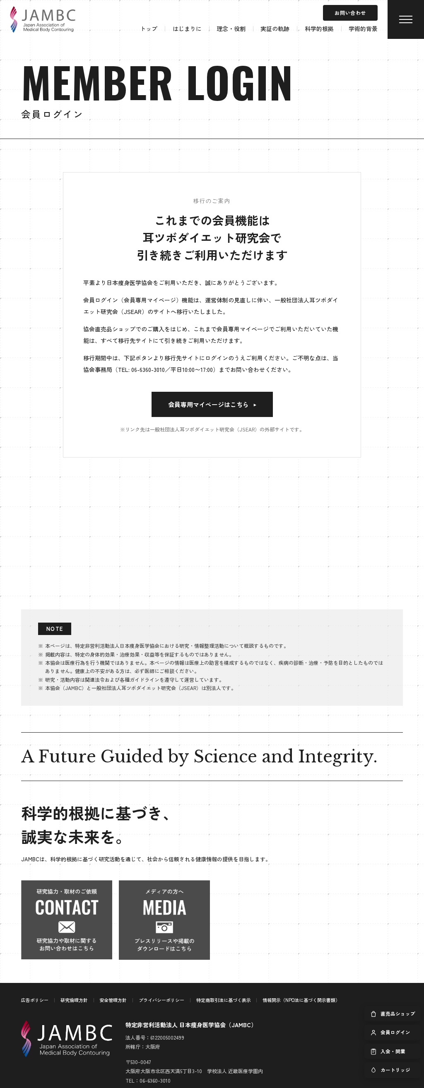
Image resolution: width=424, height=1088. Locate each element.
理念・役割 (231, 28)
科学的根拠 (319, 28)
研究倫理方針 (74, 1000)
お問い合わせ (350, 12)
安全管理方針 (113, 1000)
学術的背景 (363, 28)
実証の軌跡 (274, 28)
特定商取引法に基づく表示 (223, 1000)
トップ (148, 28)
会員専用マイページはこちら (212, 404)
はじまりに (187, 28)
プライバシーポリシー (161, 1000)
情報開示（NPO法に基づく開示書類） (301, 1000)
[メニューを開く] (406, 19)
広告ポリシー (34, 1000)
